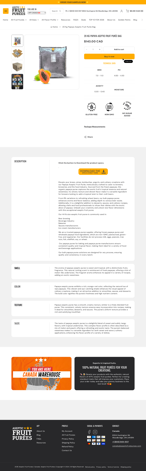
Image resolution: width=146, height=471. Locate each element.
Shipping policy (126, 467)
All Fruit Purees (68, 435)
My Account (67, 431)
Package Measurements (94, 126)
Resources (41, 443)
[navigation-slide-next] (139, 20)
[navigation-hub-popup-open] (6, 11)
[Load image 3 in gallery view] (17, 66)
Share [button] (90, 137)
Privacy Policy (68, 439)
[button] (19, 20)
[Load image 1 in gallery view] (17, 41)
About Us (41, 431)
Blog (38, 435)
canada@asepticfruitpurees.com (126, 446)
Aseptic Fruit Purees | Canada (29, 467)
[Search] (60, 11)
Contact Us (67, 450)
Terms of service (113, 467)
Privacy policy (101, 467)
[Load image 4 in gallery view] (17, 81)
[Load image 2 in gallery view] (17, 53)
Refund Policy (68, 446)
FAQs (39, 439)
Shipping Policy (68, 443)
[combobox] (56, 11)
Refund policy (90, 467)
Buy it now (109, 56)
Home (55, 27)
